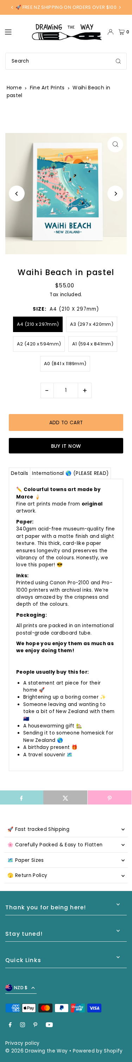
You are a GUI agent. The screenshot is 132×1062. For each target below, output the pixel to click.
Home (14, 87)
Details (19, 473)
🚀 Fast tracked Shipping (38, 829)
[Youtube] (49, 1025)
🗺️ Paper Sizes (25, 860)
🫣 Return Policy (27, 875)
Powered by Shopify (98, 1051)
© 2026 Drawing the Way (36, 1051)
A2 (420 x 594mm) (39, 344)
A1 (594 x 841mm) (92, 344)
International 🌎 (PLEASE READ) (70, 473)
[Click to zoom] (115, 144)
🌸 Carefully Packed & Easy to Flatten (54, 844)
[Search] (118, 61)
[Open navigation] (14, 31)
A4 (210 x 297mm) (38, 324)
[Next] (119, 7)
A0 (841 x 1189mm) (65, 363)
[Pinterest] (35, 1025)
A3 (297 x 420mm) (91, 324)
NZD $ (21, 988)
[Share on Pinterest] (110, 797)
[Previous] (12, 7)
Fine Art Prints (47, 87)
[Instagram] (22, 1025)
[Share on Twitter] (65, 797)
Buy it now (66, 446)
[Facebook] (10, 1025)
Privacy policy (22, 1043)
